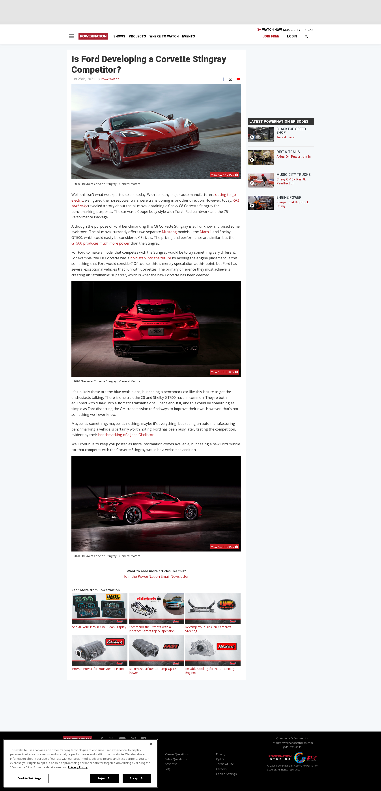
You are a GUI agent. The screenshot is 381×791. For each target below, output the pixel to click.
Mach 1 (206, 231)
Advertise (171, 764)
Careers (221, 769)
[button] (71, 37)
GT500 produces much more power (100, 243)
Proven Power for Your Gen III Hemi (98, 669)
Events (188, 36)
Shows (119, 36)
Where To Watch (164, 36)
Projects (137, 36)
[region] (81, 763)
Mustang (169, 231)
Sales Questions (176, 759)
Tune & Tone (285, 137)
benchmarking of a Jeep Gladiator (126, 434)
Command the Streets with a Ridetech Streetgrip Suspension (152, 629)
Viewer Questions (177, 754)
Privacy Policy (78, 767)
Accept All (136, 778)
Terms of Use (225, 764)
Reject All (104, 778)
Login (292, 36)
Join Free (271, 36)
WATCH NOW (287, 30)
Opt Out (221, 759)
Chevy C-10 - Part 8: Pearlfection (291, 181)
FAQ (167, 769)
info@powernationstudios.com (292, 743)
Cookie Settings (29, 778)
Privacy (220, 754)
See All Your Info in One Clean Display (99, 627)
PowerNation (110, 79)
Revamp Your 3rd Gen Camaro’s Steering (208, 629)
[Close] (151, 744)
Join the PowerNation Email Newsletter (156, 576)
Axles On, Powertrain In (293, 157)
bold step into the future (150, 258)
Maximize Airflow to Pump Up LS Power (153, 671)
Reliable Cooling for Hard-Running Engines (209, 671)
